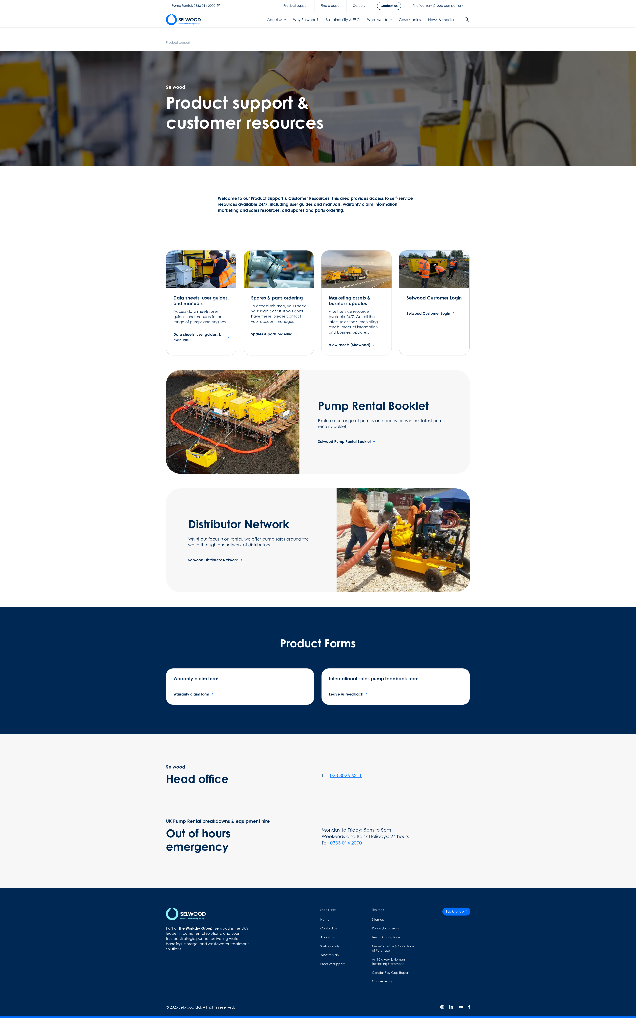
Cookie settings (383, 981)
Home (324, 919)
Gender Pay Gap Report (390, 972)
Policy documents (385, 928)
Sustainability (330, 946)
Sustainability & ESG (343, 20)
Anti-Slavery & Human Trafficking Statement (388, 962)
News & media (441, 20)
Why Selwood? (306, 20)
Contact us (328, 928)
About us (275, 20)
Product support (332, 964)
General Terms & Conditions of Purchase (393, 948)
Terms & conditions (386, 937)
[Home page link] (183, 20)
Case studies (410, 20)
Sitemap (378, 919)
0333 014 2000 (346, 842)
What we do (377, 20)
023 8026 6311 (346, 775)
